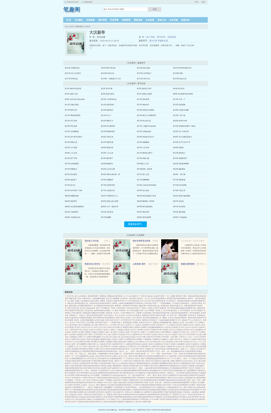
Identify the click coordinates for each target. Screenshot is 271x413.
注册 (203, 2)
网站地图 (147, 402)
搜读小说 (133, 327)
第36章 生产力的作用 (181, 131)
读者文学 (161, 325)
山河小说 (190, 327)
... (136, 268)
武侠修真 (90, 20)
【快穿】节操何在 (83, 394)
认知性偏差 (152, 370)
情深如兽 (105, 351)
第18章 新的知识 (107, 110)
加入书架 (150, 37)
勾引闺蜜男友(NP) (173, 375)
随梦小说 (103, 332)
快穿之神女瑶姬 (135, 397)
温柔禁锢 (157, 358)
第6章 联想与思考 (107, 94)
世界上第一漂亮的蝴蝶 (178, 315)
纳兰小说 (168, 339)
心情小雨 (195, 387)
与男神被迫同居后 (192, 354)
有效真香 (144, 351)
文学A (104, 337)
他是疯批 (143, 363)
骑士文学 (134, 342)
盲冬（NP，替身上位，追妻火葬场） (84, 354)
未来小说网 (70, 344)
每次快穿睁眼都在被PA (188, 356)
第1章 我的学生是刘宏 (73, 89)
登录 (196, 2)
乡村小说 (95, 346)
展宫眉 (72, 392)
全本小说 (183, 327)
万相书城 (168, 342)
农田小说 (150, 334)
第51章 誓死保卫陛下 (145, 153)
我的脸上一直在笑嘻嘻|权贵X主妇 (143, 387)
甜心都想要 (201, 392)
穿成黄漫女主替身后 (101, 397)
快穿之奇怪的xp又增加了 (96, 380)
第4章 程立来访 (178, 89)
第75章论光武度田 (180, 185)
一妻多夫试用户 (133, 356)
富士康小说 (110, 337)
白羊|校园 (201, 373)
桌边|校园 (95, 390)
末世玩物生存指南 (186, 375)
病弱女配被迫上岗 (128, 390)
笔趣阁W (103, 339)
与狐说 (192, 349)
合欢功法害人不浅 (190, 361)
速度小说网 (77, 337)
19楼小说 (83, 332)
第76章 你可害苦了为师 (73, 190)
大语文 (188, 334)
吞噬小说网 (118, 346)
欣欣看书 (133, 344)
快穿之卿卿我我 (160, 366)
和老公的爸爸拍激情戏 (175, 382)
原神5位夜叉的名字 (112, 320)
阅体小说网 (152, 339)
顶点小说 (141, 325)
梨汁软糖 (144, 382)
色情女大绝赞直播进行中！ (76, 387)
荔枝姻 (80, 402)
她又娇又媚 (194, 378)
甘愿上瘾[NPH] (118, 392)
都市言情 (102, 20)
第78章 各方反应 (143, 190)
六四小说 (81, 330)
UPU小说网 (199, 332)
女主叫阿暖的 (149, 310)
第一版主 (110, 332)
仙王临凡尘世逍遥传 (133, 315)
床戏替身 (88, 382)
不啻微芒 (166, 392)
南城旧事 (117, 390)
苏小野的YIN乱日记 (172, 378)
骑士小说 (115, 330)
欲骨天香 (179, 390)
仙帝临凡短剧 (99, 320)
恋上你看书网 (163, 332)
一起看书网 (173, 337)
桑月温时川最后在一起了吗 (139, 298)
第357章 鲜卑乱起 (71, 79)
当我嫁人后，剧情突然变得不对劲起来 (127, 354)
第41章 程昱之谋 (71, 142)
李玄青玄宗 (192, 315)
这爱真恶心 (201, 370)
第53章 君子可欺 (71, 158)
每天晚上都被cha (170, 361)
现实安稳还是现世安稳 (160, 313)
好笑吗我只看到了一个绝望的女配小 (108, 322)
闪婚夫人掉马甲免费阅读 (157, 308)
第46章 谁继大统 (107, 148)
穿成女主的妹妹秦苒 (87, 308)
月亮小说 (158, 346)
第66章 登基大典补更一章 (110, 174)
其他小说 (162, 20)
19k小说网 (143, 392)
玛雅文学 (119, 327)
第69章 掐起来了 (71, 180)
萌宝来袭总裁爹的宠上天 (152, 318)
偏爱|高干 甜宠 (189, 382)
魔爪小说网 (143, 339)
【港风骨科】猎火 (142, 378)
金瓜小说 (80, 327)
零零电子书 (159, 337)
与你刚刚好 (126, 394)
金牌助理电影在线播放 (102, 310)
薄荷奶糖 (161, 368)
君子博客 (88, 334)
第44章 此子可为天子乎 (181, 142)
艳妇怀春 (182, 354)
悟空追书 (112, 327)
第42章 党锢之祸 (107, 142)
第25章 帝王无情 (71, 121)
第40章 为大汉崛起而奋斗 (182, 137)
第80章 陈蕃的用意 (72, 196)
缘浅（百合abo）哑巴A (92, 385)
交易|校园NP (105, 361)
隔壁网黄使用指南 (122, 397)
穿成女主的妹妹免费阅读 (177, 318)
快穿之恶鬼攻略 (121, 378)
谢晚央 (164, 318)
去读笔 (125, 337)
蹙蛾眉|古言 (81, 358)
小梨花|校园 (110, 390)
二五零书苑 (96, 334)
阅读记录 (185, 20)
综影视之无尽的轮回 (149, 320)
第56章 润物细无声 (180, 158)
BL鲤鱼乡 (199, 339)
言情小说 (149, 330)
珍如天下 (160, 370)
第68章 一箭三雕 (179, 174)
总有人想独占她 (71, 394)
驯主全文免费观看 (112, 298)
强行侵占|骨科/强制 (84, 368)
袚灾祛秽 (78, 392)
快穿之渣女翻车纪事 (154, 363)
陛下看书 (175, 339)
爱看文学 (73, 327)
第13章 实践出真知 (72, 105)
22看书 (70, 325)
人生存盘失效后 (184, 399)
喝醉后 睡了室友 (75, 298)
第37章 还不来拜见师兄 (73, 137)
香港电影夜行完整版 (130, 322)
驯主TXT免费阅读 (103, 308)
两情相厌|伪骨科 (107, 373)
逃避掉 (114, 303)
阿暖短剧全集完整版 (114, 296)
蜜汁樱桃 (113, 366)
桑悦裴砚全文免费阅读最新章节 (81, 306)
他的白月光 (168, 368)
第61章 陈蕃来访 (71, 169)
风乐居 (155, 332)
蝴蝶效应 (165, 363)
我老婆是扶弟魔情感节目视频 (94, 313)
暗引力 (70, 363)
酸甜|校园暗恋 (71, 370)
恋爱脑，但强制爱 (101, 375)
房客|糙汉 (122, 349)
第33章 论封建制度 (72, 131)
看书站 (200, 346)
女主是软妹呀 (105, 402)
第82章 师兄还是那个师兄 (146, 196)
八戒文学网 (103, 346)
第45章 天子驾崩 (71, 148)
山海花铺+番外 (139, 264)
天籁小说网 (126, 342)
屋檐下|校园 (82, 366)
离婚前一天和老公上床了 (77, 380)
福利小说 (174, 325)
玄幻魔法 (79, 20)
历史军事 (114, 20)
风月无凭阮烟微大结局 (135, 310)
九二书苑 (69, 330)
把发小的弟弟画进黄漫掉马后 (170, 397)
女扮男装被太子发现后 (122, 387)
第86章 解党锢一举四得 (145, 201)
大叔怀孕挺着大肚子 (128, 313)
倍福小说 (181, 330)
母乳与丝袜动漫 (73, 308)
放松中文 (168, 344)
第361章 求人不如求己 (73, 73)
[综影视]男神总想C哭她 (150, 397)
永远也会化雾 (96, 373)
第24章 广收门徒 (179, 115)
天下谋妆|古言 (194, 358)
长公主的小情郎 (113, 370)
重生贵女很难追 (147, 296)
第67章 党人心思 (143, 174)
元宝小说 (136, 330)
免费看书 (126, 327)
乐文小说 (130, 334)
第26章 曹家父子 (107, 121)
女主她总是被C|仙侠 (123, 382)
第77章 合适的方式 (108, 190)
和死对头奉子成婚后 (131, 361)
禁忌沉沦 (104, 356)
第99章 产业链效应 (180, 217)
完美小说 (124, 332)
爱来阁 (131, 339)
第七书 (121, 380)
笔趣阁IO (97, 339)
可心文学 (99, 327)
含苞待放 (83, 390)
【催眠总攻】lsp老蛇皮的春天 (167, 387)
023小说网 (198, 322)
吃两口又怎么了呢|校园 (119, 399)
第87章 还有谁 (178, 201)
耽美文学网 (106, 344)
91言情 (200, 337)
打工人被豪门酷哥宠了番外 (176, 296)
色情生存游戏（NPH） (170, 354)
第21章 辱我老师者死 (72, 115)
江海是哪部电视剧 (98, 298)
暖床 (149, 380)
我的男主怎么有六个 (180, 394)
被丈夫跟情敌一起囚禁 (188, 392)
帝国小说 (154, 325)
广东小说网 (86, 337)
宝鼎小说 (188, 330)
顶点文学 (125, 346)
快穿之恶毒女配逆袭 (149, 373)
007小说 (73, 342)
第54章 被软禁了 (107, 158)
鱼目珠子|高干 (118, 373)
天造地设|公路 (83, 397)
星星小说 (129, 330)
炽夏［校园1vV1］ (117, 361)
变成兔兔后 (164, 306)
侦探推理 (126, 20)
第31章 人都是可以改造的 (146, 126)
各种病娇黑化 (143, 390)
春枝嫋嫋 (76, 390)
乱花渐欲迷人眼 (158, 361)
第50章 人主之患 (107, 153)
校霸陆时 (118, 306)
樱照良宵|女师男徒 (146, 356)
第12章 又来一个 (179, 99)
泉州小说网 (154, 344)
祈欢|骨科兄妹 (113, 385)
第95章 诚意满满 (179, 212)
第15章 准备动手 (143, 105)
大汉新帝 (87, 27)
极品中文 (178, 332)
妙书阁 (92, 344)
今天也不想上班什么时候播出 (76, 296)
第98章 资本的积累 (144, 217)
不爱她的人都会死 (112, 380)
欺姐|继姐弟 (152, 390)
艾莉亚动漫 (88, 310)
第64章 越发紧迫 (179, 169)
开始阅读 (171, 37)
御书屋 (135, 380)
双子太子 (69, 390)
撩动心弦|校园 (185, 378)
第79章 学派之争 (179, 190)
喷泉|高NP (193, 351)
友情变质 (192, 390)
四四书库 (119, 344)
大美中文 (182, 342)
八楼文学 (187, 346)
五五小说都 (182, 339)
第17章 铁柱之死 (71, 110)
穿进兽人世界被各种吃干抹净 (84, 363)
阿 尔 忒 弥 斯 (120, 315)
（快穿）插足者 (135, 351)
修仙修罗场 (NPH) (87, 375)
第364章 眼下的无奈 (108, 68)
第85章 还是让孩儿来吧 (109, 201)
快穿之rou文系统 (118, 363)
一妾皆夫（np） (123, 351)
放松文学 (162, 344)
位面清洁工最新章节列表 (115, 301)
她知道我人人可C (104, 399)
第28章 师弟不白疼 (180, 121)
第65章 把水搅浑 (71, 174)
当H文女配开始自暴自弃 (109, 349)
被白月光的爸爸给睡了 (103, 363)
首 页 (68, 20)
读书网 (92, 337)
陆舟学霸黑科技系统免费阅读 (104, 318)
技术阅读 (131, 337)
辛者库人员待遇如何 (118, 308)
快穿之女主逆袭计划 (122, 368)
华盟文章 (132, 346)
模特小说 (146, 327)
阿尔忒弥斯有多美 (158, 301)
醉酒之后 (180, 361)
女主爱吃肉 (161, 373)
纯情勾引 (164, 358)
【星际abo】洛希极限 (132, 392)
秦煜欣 (76, 320)
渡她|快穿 (81, 382)
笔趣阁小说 (183, 344)
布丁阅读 (88, 346)
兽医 (92, 356)
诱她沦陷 (186, 390)
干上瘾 (113, 382)
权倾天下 (75, 402)
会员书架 (173, 20)
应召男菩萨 (184, 368)
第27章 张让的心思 (144, 121)
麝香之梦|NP (150, 366)
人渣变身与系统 (196, 303)
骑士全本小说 (106, 382)
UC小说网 (126, 344)
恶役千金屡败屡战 (147, 358)
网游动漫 (138, 20)
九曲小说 (110, 334)
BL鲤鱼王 (155, 342)
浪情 (170, 363)
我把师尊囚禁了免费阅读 (97, 296)
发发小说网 (160, 339)
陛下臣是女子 (171, 301)
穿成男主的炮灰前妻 (82, 361)
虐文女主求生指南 (98, 358)
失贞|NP (88, 358)
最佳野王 (157, 394)
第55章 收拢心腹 (143, 158)
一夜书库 (78, 344)
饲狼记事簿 (131, 378)
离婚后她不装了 (181, 370)
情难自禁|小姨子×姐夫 (187, 380)
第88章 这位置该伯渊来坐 (74, 207)
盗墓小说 (69, 332)
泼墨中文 (177, 327)
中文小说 (92, 327)
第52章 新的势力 (179, 153)
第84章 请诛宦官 (71, 201)
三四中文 (119, 325)
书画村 (166, 337)
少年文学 (138, 337)
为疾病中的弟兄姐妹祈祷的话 (100, 303)
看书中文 (103, 325)
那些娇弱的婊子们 (134, 399)
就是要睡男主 (192, 370)
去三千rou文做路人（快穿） (178, 358)
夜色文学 (156, 330)
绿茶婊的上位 (95, 370)
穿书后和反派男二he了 (98, 394)
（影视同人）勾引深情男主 (176, 373)
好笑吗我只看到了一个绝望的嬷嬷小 (157, 303)
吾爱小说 (90, 325)
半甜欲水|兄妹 (186, 397)
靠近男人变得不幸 (145, 361)
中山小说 (174, 330)
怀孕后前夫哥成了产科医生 (136, 308)
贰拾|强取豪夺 (136, 382)
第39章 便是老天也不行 (145, 137)
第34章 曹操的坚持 (108, 131)
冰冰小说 (197, 327)
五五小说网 (191, 339)
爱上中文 (130, 332)
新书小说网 (166, 346)
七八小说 (134, 325)
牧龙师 (79, 349)
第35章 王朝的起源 (144, 131)
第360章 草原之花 (107, 73)
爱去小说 (117, 332)
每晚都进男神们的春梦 (139, 370)
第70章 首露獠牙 (107, 180)
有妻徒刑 (193, 399)
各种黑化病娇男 (172, 399)
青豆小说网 (70, 339)
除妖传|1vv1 (79, 378)
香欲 (172, 351)
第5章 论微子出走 (71, 94)
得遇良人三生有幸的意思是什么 (167, 310)
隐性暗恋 (127, 373)
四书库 (75, 330)
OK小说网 (151, 346)
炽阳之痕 (191, 394)
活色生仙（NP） (126, 375)
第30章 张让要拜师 (108, 126)
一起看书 (180, 337)
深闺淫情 (104, 370)
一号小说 (168, 325)
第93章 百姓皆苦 (107, 212)
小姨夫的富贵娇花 (151, 368)
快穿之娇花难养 (148, 394)
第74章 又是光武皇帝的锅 (146, 185)
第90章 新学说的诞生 (145, 207)
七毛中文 (148, 342)
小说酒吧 (73, 349)
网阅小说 (90, 332)
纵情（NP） (71, 356)
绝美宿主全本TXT (145, 322)
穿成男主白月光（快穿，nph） (159, 351)
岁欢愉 (91, 397)
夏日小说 (177, 334)
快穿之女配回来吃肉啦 (144, 385)
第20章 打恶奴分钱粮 (181, 110)
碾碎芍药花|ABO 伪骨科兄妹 (94, 378)
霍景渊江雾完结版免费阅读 (177, 298)
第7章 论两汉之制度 (144, 94)
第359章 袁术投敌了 (144, 73)
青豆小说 (108, 330)
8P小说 (105, 342)
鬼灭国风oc (124, 298)
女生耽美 (150, 20)
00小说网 (83, 325)
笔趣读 (84, 349)
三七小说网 (148, 332)
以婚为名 (175, 363)
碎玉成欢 (186, 351)
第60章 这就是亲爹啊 (181, 164)
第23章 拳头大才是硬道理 (146, 115)
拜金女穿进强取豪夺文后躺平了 (185, 385)
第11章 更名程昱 (143, 99)
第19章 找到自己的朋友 (145, 110)
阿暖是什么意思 (178, 322)
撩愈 (158, 390)
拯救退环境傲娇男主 (118, 402)
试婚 (104, 390)
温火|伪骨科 (102, 368)
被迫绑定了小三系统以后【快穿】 (128, 358)
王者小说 (105, 327)
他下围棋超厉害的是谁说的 (104, 306)
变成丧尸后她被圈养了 (105, 387)
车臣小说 (185, 332)
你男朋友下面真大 (93, 349)
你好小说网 (191, 344)
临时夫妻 (128, 363)
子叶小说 (110, 346)
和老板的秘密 (159, 378)
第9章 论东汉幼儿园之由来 (75, 99)
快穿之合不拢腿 (136, 373)
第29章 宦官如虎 (71, 126)
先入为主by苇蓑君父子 (131, 296)
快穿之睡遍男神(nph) (83, 356)
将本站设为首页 (73, 2)
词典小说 (142, 330)
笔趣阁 (152, 327)
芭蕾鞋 (89, 390)
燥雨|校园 (73, 368)
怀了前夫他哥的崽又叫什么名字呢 (138, 301)
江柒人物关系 (137, 318)
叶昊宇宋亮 (80, 322)
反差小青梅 (135, 363)
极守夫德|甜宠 (70, 373)
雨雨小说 (168, 330)
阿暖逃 (102, 301)
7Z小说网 (125, 339)
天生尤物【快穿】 (138, 349)
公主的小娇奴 (143, 380)
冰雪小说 (170, 327)
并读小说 (180, 346)
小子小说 (81, 346)
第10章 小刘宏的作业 (109, 99)
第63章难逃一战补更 (144, 169)
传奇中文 (174, 346)
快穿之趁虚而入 (106, 392)
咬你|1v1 (129, 349)
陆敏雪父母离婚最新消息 (162, 322)
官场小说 (141, 402)
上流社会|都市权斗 (81, 399)
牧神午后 (112, 397)
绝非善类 (118, 394)
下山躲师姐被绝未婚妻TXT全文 (169, 320)
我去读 (91, 339)
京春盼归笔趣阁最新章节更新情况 (131, 303)
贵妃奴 (201, 387)
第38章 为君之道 (107, 137)
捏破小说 (97, 332)
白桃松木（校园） (137, 368)
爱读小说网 (128, 380)
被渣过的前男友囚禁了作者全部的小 (100, 315)
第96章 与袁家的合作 (72, 217)
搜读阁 (145, 346)
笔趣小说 (122, 330)
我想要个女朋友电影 (144, 313)
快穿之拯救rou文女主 (116, 356)
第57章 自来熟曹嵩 (72, 164)
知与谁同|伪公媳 (104, 366)
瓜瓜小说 (193, 325)
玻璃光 (151, 378)
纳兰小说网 (200, 344)
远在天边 (180, 366)
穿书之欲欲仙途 (114, 375)
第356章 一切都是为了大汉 (111, 79)
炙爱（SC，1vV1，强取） (152, 354)
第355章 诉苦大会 (143, 79)
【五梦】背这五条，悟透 (157, 382)
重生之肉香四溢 (170, 390)
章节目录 (161, 37)
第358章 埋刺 (178, 73)
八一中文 (194, 337)
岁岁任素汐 (189, 322)
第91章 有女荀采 (179, 207)
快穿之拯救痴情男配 (155, 392)
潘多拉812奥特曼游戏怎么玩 (77, 303)
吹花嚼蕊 (73, 358)
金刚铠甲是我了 (160, 296)
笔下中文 (103, 334)
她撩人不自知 (93, 399)
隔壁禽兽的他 (175, 392)
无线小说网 (69, 337)
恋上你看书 (126, 325)
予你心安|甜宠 (110, 358)
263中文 (144, 334)
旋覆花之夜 (111, 394)
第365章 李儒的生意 (158, 41)
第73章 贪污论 (70, 185)
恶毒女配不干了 (167, 394)
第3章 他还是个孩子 (144, 89)
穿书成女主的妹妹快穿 (180, 303)
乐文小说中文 (70, 27)
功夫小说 (95, 330)
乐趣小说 (75, 334)
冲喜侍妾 (194, 397)
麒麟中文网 (86, 344)
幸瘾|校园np (75, 351)
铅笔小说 (189, 342)
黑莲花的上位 (146, 399)
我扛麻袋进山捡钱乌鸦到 (89, 301)
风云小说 (171, 332)
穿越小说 (76, 325)
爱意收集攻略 (97, 351)
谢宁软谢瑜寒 (195, 313)
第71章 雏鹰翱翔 (143, 180)
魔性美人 (104, 385)
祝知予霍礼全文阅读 (123, 318)
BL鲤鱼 (119, 342)
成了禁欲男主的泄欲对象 (129, 366)
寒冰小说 (200, 325)
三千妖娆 (114, 310)
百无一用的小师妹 (185, 387)
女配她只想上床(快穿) (153, 349)
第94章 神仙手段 (143, 212)
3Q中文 (86, 327)
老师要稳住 (157, 356)
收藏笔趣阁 (88, 2)
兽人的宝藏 (198, 382)
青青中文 (194, 346)
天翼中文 (78, 339)
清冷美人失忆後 (92, 241)
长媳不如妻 (111, 368)
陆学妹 (190, 298)
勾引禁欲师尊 (95, 361)
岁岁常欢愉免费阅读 (158, 298)
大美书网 (79, 342)
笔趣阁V (98, 337)
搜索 (155, 9)
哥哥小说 (181, 325)
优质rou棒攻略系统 (169, 349)
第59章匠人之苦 (143, 164)
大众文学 (139, 346)
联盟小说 (139, 327)
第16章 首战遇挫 (179, 105)
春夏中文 (147, 325)
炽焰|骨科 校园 (156, 380)
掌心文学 (162, 342)
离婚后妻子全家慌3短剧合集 (149, 306)
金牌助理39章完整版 (130, 306)
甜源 (136, 390)
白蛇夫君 (94, 368)
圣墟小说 (140, 344)
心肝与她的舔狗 (125, 370)
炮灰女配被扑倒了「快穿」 (142, 375)
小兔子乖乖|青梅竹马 (83, 373)
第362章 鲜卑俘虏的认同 (182, 68)
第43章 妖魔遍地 (143, 142)
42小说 (194, 330)
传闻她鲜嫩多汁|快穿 (105, 354)
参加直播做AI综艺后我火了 (163, 385)
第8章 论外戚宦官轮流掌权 (183, 94)
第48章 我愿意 (178, 148)
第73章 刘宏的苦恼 (108, 185)
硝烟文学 (81, 334)
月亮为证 (196, 375)
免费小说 (76, 332)
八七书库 (191, 332)
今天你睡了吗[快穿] (159, 399)
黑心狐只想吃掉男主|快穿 (91, 392)
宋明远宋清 (86, 298)
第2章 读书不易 (106, 89)
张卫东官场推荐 (197, 310)
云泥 (125, 356)
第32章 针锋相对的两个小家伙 (184, 126)
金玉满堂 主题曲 (73, 301)
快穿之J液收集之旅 (191, 366)
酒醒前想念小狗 (132, 402)
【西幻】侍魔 (92, 387)
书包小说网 (96, 382)
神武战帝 (122, 310)
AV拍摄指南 (183, 363)
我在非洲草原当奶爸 (141, 241)
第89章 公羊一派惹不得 (109, 207)
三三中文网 (111, 325)
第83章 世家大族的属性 (181, 196)
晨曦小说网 (112, 342)
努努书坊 (137, 334)
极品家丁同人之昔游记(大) (192, 320)
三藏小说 (97, 325)
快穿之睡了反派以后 (195, 363)
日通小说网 (202, 334)
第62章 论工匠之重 (108, 169)
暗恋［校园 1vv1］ (183, 349)
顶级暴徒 (176, 368)
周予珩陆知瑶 (185, 310)
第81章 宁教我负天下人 (109, 196)
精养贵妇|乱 (113, 351)
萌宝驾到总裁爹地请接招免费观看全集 (181, 308)
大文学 (183, 334)
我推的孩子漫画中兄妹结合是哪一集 (155, 315)
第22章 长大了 (106, 115)
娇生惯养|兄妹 (110, 378)
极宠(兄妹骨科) (191, 373)
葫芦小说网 (118, 339)
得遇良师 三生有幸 (112, 313)
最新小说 (175, 344)
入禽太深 (97, 356)
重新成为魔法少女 (176, 306)
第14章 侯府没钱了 (108, 105)
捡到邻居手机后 (169, 370)
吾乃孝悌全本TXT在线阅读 (131, 320)
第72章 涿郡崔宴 (179, 180)
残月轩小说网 (139, 332)
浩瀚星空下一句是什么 (77, 315)
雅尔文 (187, 325)
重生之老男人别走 (159, 375)
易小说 (162, 330)
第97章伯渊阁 (106, 217)
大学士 (194, 342)
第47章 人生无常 (143, 148)
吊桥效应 (86, 402)
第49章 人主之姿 (71, 153)
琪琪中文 (194, 334)
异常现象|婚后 (171, 366)
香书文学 (152, 337)
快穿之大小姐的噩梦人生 (170, 356)
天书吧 (136, 339)
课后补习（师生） (83, 370)
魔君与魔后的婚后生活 (170, 380)
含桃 (100, 390)
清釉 (162, 390)
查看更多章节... (135, 224)
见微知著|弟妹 (92, 366)
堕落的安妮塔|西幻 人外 (127, 385)
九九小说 (98, 344)
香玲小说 (117, 334)
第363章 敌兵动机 (143, 68)
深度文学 (124, 334)
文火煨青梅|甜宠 (86, 351)
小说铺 (113, 344)
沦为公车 (141, 366)
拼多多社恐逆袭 (137, 394)
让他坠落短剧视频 (87, 320)
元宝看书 (175, 342)
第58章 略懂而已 (107, 164)
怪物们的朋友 (95, 402)
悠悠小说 (85, 339)
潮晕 (118, 366)
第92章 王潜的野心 (72, 212)
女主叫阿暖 (90, 322)
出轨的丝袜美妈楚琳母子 (179, 313)
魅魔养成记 (178, 351)
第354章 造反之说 (179, 79)
